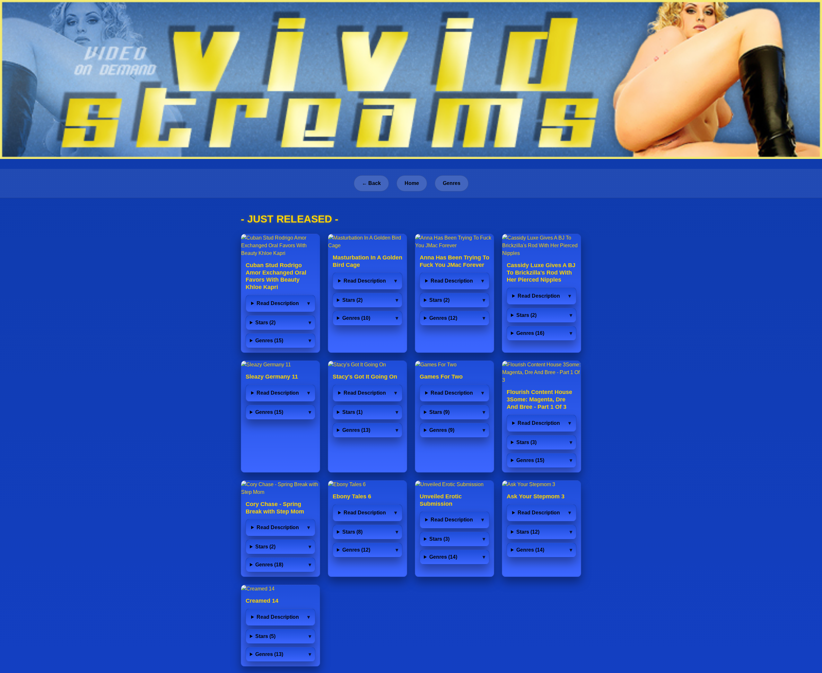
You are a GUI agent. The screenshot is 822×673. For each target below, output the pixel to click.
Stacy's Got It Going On (365, 376)
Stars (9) (439, 412)
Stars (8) (352, 532)
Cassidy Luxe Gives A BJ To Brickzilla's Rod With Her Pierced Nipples (541, 272)
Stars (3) (526, 442)
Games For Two (441, 376)
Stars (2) (265, 322)
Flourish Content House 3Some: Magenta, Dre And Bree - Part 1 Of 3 (539, 399)
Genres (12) (443, 318)
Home (412, 183)
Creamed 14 (262, 601)
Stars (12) (527, 532)
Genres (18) (269, 564)
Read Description (278, 303)
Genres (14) (443, 557)
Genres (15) (269, 340)
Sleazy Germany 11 (272, 376)
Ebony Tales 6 (352, 496)
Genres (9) (441, 430)
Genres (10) (356, 318)
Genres (451, 183)
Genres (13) (356, 430)
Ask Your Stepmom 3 (535, 496)
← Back (371, 183)
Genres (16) (530, 333)
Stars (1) (352, 412)
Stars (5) (265, 636)
